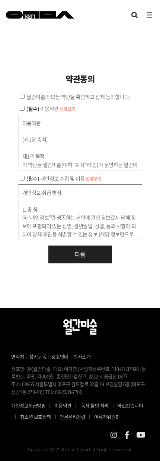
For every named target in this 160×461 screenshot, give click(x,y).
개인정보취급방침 (28, 405)
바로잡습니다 (130, 405)
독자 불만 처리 (95, 405)
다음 (80, 254)
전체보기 (67, 108)
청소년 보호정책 (38, 416)
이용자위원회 (107, 416)
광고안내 (59, 356)
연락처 (17, 356)
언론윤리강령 (75, 416)
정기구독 (37, 356)
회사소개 (81, 356)
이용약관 (62, 405)
